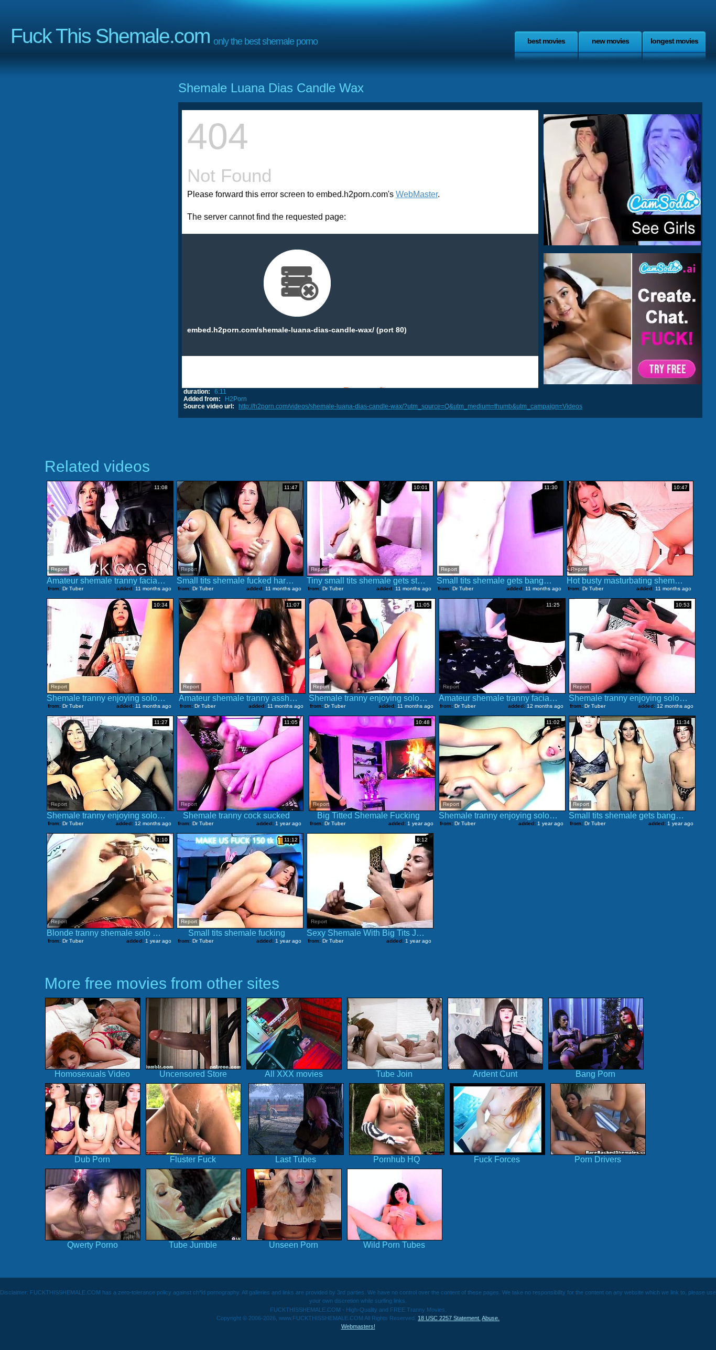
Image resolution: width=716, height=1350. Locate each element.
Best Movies (546, 41)
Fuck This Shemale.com (110, 36)
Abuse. (491, 1318)
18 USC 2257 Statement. (449, 1318)
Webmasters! (358, 1326)
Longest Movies (674, 41)
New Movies (610, 41)
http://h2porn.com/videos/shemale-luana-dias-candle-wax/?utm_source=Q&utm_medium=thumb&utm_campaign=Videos (410, 406)
